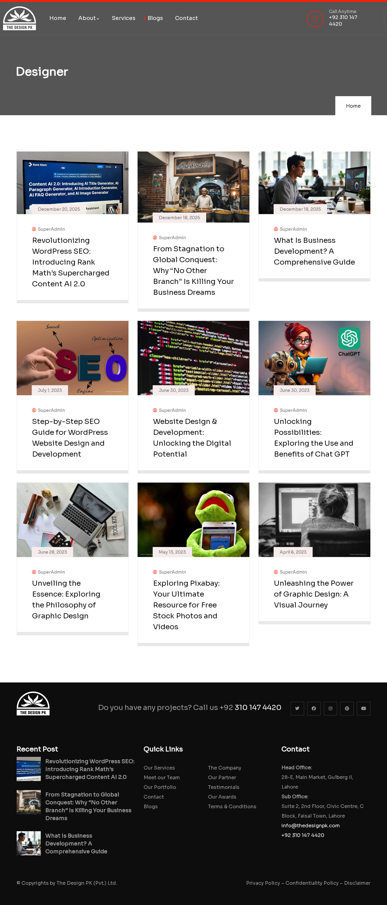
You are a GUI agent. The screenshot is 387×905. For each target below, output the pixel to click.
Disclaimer (357, 883)
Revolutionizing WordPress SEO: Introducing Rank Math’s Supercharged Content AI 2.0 (70, 262)
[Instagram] (330, 708)
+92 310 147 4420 (302, 835)
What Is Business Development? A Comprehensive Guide (314, 251)
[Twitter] (297, 708)
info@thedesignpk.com (310, 825)
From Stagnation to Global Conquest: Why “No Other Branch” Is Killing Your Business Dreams (193, 270)
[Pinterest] (347, 708)
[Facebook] (314, 708)
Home (353, 106)
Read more (69, 295)
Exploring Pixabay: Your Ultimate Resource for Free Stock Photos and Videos (186, 605)
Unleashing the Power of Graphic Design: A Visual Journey (314, 594)
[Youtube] (363, 708)
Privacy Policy (263, 883)
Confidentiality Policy (312, 883)
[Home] (19, 18)
